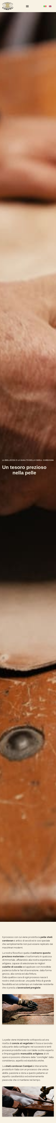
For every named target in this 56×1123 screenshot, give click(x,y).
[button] (27, 6)
